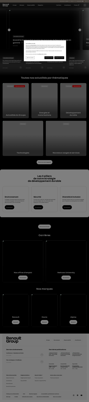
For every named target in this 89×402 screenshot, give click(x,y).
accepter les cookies (59, 57)
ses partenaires (33, 45)
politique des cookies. (42, 54)
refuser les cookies (49, 57)
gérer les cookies (30, 57)
